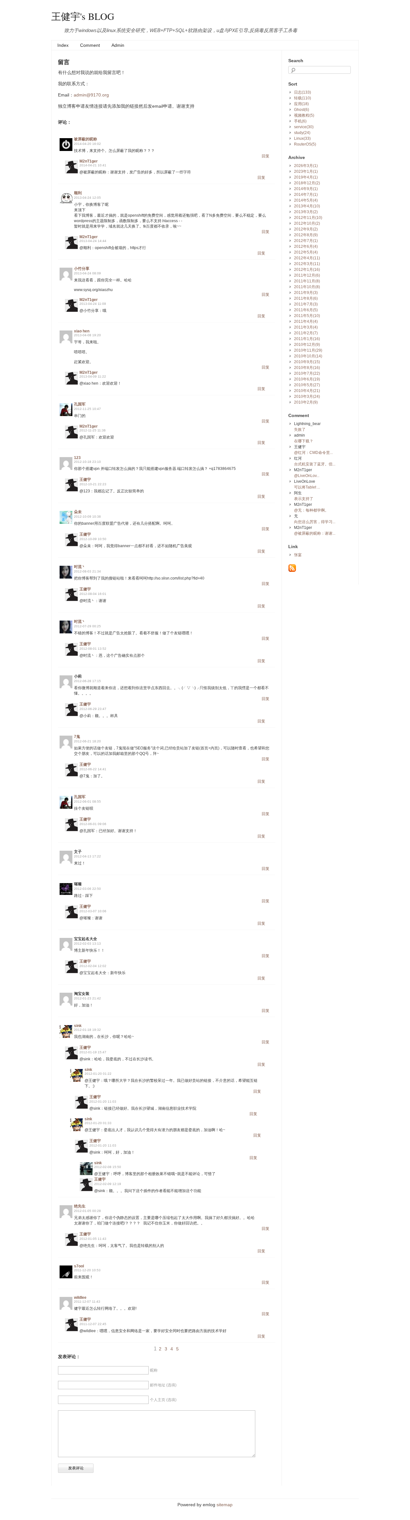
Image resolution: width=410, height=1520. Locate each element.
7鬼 (77, 736)
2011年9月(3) (306, 292)
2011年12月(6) (307, 275)
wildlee (80, 1297)
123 (77, 457)
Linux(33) (302, 138)
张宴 (298, 555)
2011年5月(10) (307, 315)
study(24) (302, 132)
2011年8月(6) (306, 298)
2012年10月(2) (307, 223)
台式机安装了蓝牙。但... (314, 464)
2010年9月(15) (307, 362)
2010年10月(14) (308, 356)
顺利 (78, 193)
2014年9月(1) (306, 189)
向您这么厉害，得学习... (314, 522)
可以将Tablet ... (307, 487)
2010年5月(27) (307, 385)
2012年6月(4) (306, 246)
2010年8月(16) (307, 367)
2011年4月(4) (306, 321)
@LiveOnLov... (306, 475)
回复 (265, 156)
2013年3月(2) (306, 212)
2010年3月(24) (307, 396)
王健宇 (85, 479)
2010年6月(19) (307, 379)
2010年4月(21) (307, 390)
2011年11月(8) (307, 281)
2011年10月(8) (307, 287)
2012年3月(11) (307, 264)
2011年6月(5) (306, 310)
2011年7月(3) (306, 304)
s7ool (79, 1266)
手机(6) (300, 121)
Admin (117, 45)
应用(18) (301, 104)
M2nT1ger (88, 161)
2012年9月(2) (306, 229)
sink (78, 1025)
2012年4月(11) (307, 258)
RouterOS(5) (305, 144)
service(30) (304, 127)
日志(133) (302, 92)
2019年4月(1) (306, 177)
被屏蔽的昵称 (85, 139)
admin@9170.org (91, 94)
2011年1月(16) (307, 339)
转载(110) (302, 98)
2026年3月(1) (306, 165)
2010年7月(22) (307, 373)
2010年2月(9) (306, 402)
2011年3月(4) (306, 327)
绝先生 (80, 1206)
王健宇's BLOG (82, 16)
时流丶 (80, 566)
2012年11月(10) (308, 217)
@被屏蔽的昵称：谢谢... (314, 533)
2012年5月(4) (306, 252)
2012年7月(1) (306, 240)
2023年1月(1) (306, 171)
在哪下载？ (303, 441)
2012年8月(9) (306, 235)
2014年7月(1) (306, 194)
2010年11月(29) (308, 350)
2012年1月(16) (307, 269)
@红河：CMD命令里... (313, 452)
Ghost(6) (301, 109)
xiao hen (81, 331)
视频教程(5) (304, 115)
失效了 (300, 429)
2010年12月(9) (307, 344)
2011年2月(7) (306, 333)
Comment (90, 45)
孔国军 (80, 404)
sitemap (225, 1504)
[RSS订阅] (292, 570)
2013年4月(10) (307, 206)
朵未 (78, 512)
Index (63, 45)
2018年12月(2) (307, 183)
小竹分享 (81, 268)
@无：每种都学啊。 (311, 510)
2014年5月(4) (306, 200)
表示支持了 (303, 499)
